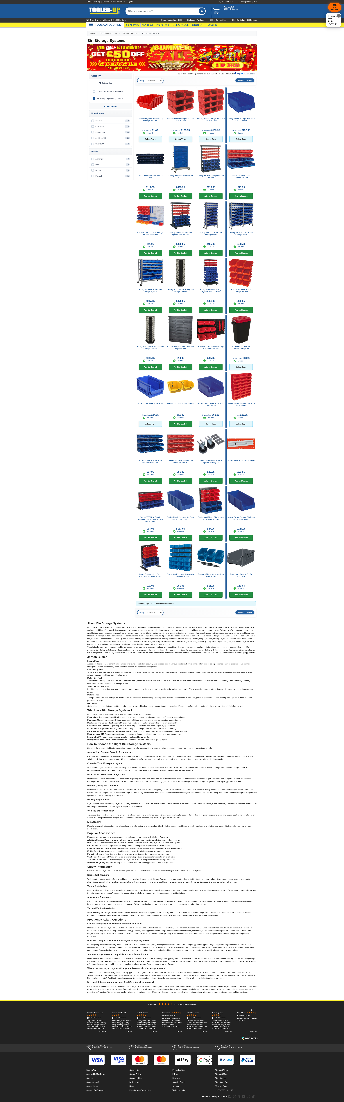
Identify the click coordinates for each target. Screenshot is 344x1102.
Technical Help (178, 1090)
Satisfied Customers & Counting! (231, 1046)
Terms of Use (221, 1074)
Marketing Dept (178, 1070)
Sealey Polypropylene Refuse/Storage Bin (241, 347)
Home (89, 2)
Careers (89, 1078)
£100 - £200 (112, 138)
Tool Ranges (220, 1078)
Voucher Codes (221, 1086)
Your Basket (229, 7)
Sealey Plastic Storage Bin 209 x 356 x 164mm (211, 119)
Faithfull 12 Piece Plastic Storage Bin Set (241, 290)
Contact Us (134, 1070)
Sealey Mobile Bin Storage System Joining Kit (211, 461)
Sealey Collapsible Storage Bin (150, 403)
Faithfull (112, 176)
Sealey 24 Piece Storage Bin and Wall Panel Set (150, 461)
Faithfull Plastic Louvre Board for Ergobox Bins (180, 347)
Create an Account (118, 2)
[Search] (202, 11)
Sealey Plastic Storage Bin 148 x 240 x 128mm (241, 119)
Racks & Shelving (130, 33)
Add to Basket (150, 196)
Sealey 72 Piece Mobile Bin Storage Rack (241, 233)
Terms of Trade (221, 1070)
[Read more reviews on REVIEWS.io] (250, 1038)
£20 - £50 (112, 126)
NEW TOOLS (147, 25)
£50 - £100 (112, 132)
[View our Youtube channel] (244, 1096)
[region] (172, 1022)
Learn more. (249, 74)
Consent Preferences (95, 1090)
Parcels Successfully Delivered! (188, 1046)
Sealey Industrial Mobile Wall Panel (180, 177)
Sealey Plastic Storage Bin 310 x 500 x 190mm (180, 119)
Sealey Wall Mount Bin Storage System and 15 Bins (211, 518)
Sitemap (175, 1086)
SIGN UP (197, 24)
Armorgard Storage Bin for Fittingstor (241, 575)
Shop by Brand (178, 1082)
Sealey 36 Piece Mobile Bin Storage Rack (210, 233)
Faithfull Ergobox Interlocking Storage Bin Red (150, 119)
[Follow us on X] (239, 1096)
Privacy (175, 1074)
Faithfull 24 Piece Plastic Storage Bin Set (241, 177)
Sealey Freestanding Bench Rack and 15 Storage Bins (150, 575)
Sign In (130, 2)
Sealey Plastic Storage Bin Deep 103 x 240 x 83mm (241, 518)
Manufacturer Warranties (139, 1090)
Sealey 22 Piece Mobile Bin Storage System (150, 290)
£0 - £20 (112, 121)
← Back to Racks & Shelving (110, 91)
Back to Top (91, 1070)
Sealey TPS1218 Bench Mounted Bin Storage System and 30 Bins (150, 519)
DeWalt (112, 165)
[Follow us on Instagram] (248, 1096)
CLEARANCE (181, 24)
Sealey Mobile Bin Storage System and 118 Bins (211, 290)
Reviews (176, 1078)
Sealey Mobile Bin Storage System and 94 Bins (180, 233)
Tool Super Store (222, 1082)
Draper (112, 170)
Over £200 (112, 144)
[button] (252, 1010)
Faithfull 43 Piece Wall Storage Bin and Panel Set (150, 233)
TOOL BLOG (212, 25)
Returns (106, 2)
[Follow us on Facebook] (229, 1096)
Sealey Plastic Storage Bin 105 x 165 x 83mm (211, 404)
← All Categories (104, 83)
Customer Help (135, 1078)
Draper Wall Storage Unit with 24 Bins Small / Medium (180, 575)
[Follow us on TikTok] (253, 1096)
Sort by (141, 81)
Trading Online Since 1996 (143, 1046)
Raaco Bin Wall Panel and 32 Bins (150, 177)
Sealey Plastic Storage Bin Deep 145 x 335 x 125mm (180, 518)
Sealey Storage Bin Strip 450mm (241, 460)
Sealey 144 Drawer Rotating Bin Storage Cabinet (150, 347)
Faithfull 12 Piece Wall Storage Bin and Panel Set (211, 347)
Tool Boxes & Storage (108, 33)
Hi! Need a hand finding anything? (332, 20)
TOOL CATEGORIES (108, 24)
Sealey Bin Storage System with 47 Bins (210, 177)
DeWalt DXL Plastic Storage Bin (180, 403)
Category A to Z (93, 1082)
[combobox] (162, 11)
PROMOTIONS (162, 25)
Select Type (150, 139)
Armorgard (112, 159)
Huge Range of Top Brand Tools (102, 1046)
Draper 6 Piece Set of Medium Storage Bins (211, 575)
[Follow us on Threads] (234, 1096)
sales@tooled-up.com (249, 2)
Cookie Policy (135, 1074)
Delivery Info (134, 1082)
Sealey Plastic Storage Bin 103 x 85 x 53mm (241, 404)
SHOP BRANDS (132, 25)
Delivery (97, 2)
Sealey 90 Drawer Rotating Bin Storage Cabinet (181, 290)
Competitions (92, 1086)
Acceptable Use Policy (95, 1074)
